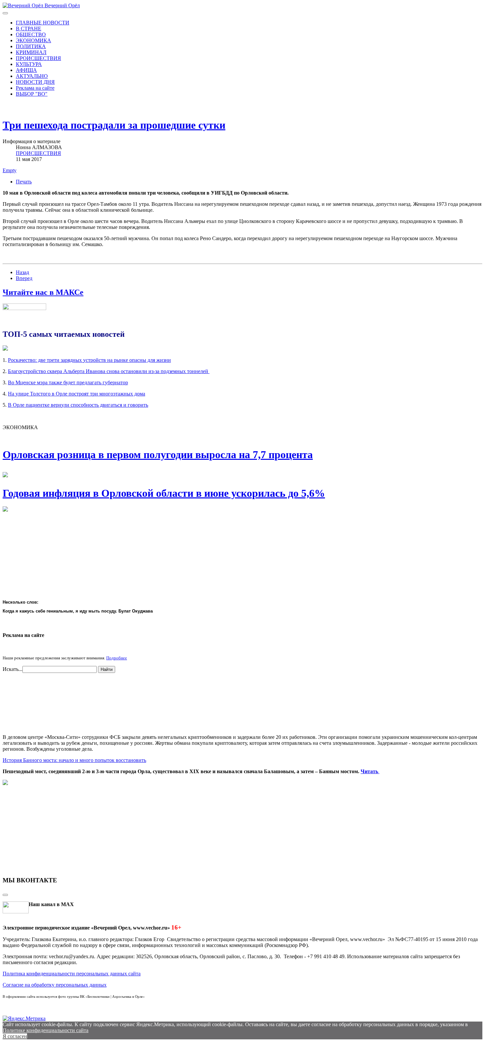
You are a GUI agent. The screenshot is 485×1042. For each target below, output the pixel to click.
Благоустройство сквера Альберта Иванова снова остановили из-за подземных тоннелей (109, 371)
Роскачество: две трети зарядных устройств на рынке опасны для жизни (89, 360)
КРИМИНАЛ (31, 52)
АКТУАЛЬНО (32, 76)
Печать (24, 181)
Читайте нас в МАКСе (43, 292)
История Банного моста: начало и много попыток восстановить (74, 760)
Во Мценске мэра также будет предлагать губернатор (68, 382)
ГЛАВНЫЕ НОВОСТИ (42, 22)
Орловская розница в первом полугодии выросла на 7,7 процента (158, 454)
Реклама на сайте (35, 88)
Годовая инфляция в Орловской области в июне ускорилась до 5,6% (164, 493)
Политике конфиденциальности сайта (45, 1030)
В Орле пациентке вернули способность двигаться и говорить (78, 405)
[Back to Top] (5, 895)
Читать (370, 771)
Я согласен (15, 1036)
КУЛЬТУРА (29, 64)
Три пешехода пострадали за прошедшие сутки (114, 125)
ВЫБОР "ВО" (32, 94)
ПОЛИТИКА (31, 46)
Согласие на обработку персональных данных (55, 985)
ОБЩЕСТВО (31, 34)
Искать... (12, 669)
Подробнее (116, 657)
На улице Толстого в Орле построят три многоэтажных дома (76, 393)
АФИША (26, 70)
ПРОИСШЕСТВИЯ (38, 58)
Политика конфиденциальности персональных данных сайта (72, 973)
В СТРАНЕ (28, 28)
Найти (107, 669)
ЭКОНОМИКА (33, 40)
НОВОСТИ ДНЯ (35, 82)
